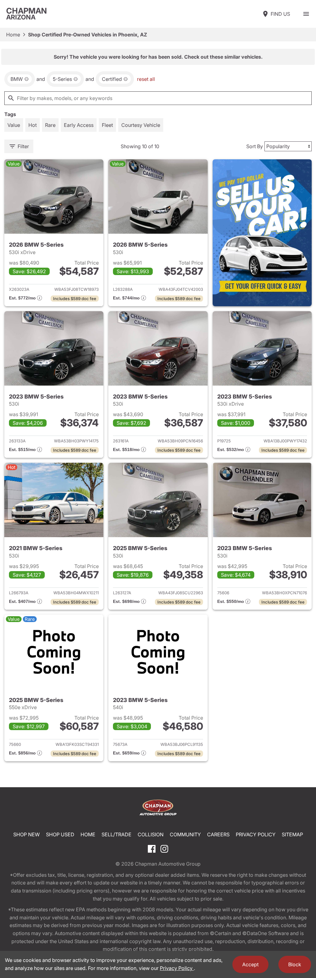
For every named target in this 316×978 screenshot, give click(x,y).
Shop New (26, 834)
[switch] (306, 14)
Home (13, 34)
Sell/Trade (116, 834)
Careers (218, 834)
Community (185, 834)
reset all (146, 79)
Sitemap (292, 834)
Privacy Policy (256, 834)
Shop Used (60, 834)
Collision (151, 834)
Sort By (254, 146)
